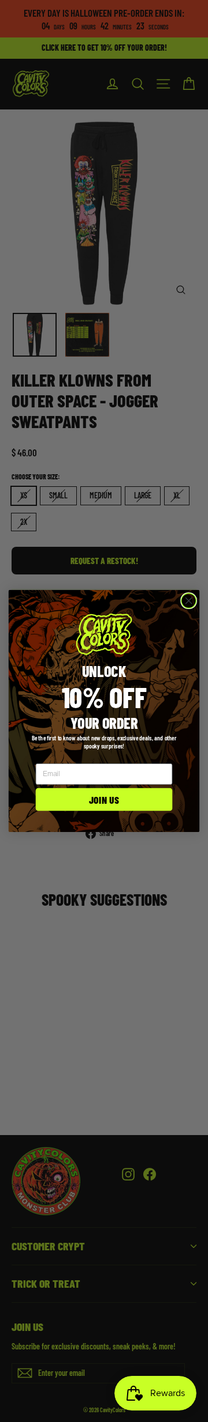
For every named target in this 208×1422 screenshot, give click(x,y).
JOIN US (103, 800)
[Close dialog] (188, 600)
